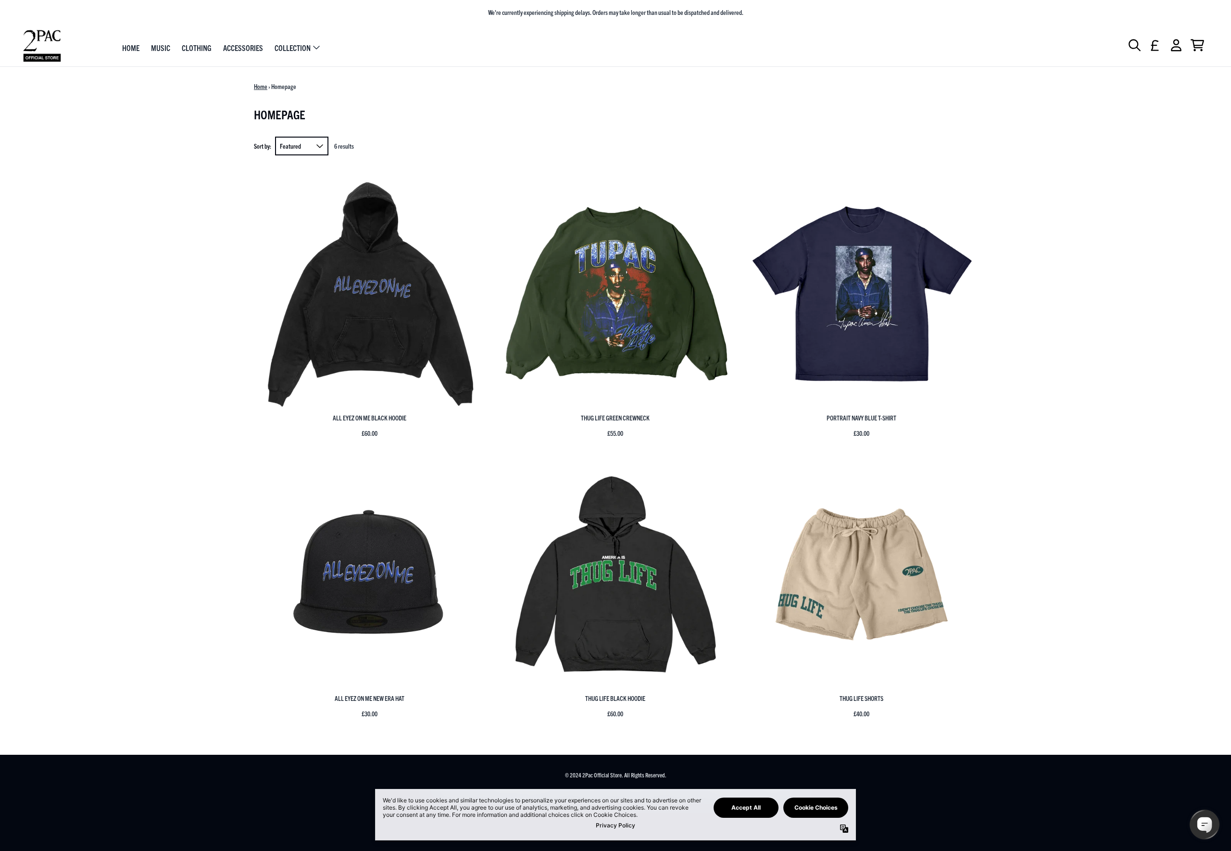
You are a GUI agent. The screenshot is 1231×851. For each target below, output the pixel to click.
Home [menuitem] (130, 47)
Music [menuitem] (160, 47)
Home (260, 86)
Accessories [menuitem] (243, 47)
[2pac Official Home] (42, 46)
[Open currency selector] (1155, 45)
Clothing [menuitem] (197, 47)
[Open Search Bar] (1134, 45)
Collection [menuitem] (293, 47)
